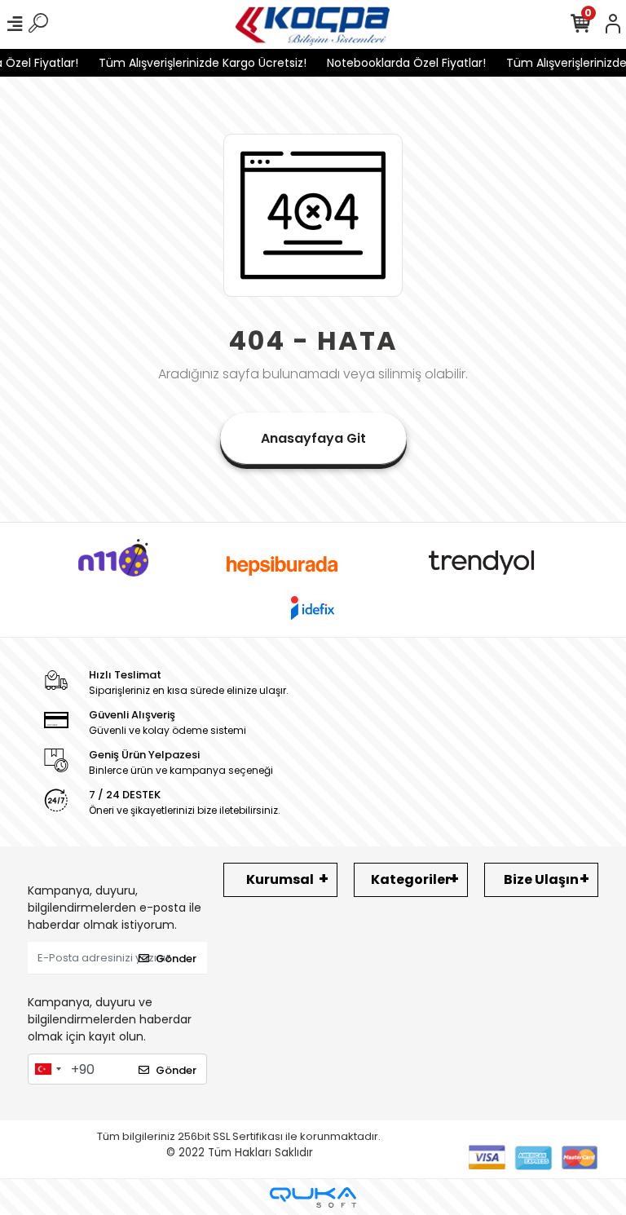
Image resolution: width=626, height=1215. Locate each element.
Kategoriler (411, 879)
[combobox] (47, 1069)
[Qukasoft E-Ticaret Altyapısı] (313, 1197)
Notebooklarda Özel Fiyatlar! (398, 63)
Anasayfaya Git (313, 438)
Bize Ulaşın (541, 879)
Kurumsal (280, 879)
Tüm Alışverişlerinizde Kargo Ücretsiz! (194, 63)
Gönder (176, 958)
